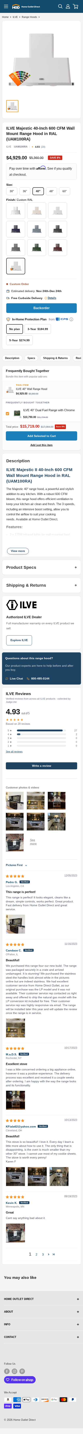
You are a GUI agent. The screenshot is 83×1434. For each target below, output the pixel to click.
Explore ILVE (19, 640)
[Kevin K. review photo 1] (15, 1233)
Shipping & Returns (55, 358)
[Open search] (60, 6)
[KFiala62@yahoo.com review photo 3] (59, 1176)
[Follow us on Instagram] (14, 1371)
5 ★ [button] (10, 730)
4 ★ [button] (10, 734)
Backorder (41, 308)
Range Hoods (29, 17)
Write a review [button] (41, 765)
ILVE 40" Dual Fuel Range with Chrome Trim (49, 411)
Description (12, 358)
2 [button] (36, 1254)
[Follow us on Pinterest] (22, 1371)
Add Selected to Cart (41, 436)
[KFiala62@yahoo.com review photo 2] (37, 1176)
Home (5, 17)
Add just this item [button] (41, 445)
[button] (48, 1254)
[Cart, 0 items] (75, 6)
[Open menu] (6, 6)
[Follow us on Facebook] (7, 1371)
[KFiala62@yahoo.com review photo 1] (15, 1176)
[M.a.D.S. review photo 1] (15, 1100)
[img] (15, 876)
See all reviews (14, 751)
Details (52, 298)
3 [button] (43, 1254)
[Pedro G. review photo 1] (15, 924)
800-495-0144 (40, 678)
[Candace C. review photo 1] (15, 1028)
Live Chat (16, 678)
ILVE (15, 17)
